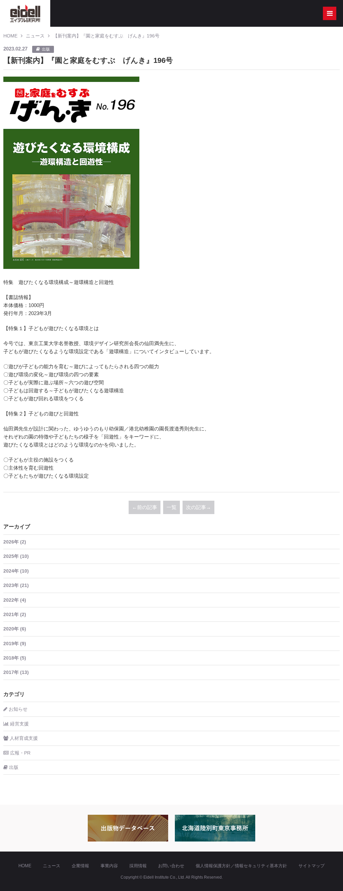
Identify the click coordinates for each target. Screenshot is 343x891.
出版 (13, 767)
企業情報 (80, 865)
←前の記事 (144, 507)
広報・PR (19, 753)
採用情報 (138, 865)
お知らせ (17, 709)
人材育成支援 (23, 738)
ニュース (35, 35)
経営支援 (19, 723)
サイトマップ (311, 865)
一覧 (171, 507)
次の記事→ (198, 507)
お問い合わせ (171, 865)
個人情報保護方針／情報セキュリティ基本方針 (241, 865)
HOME (10, 35)
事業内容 (109, 865)
